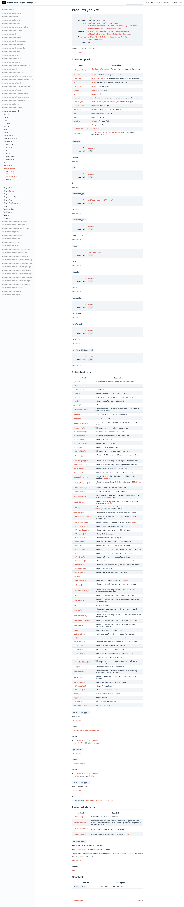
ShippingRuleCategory (10, 203)
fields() (77, 508)
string (94, 109)
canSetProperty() (81, 465)
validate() (78, 701)
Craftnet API (177, 3)
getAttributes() (80, 534)
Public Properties (10, 171)
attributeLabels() (80, 443)
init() (76, 605)
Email (5, 129)
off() (76, 638)
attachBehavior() (80, 432)
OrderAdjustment (8, 144)
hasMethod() (79, 595)
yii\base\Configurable (97, 34)
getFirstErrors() (80, 561)
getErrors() (78, 553)
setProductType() (80, 686)
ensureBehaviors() (81, 496)
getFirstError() (79, 557)
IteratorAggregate (107, 31)
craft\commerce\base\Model (98, 26)
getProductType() (80, 568)
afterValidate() (79, 428)
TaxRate (6, 215)
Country (6, 117)
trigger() (77, 698)
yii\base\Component (96, 28)
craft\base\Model (117, 26)
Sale (4, 182)
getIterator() (79, 565)
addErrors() (78, 418)
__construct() (79, 389)
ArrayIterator (97, 98)
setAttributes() (80, 682)
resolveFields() (80, 834)
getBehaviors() (80, 542)
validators (78, 133)
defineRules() (78, 817)
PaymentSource (8, 159)
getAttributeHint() (81, 526)
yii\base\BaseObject (114, 28)
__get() (77, 393)
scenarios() (78, 677)
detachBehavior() (81, 488)
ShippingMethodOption (10, 197)
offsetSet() (78, 649)
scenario (95, 71)
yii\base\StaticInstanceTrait (98, 39)
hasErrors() (78, 585)
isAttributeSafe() (80, 625)
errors (76, 82)
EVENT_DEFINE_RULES (124, 854)
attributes (78, 75)
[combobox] (134, 3)
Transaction (7, 218)
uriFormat (77, 125)
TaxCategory (7, 212)
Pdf (4, 162)
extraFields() (79, 502)
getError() (78, 545)
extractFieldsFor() (81, 823)
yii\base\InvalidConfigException (86, 740)
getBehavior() (79, 538)
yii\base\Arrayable (123, 31)
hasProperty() (79, 600)
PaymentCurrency (9, 156)
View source (77, 53)
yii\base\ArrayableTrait (117, 37)
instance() (78, 610)
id (74, 94)
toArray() (108, 503)
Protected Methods (11, 176)
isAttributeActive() (81, 616)
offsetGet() (78, 645)
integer (94, 94)
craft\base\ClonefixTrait (97, 37)
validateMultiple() (81, 705)
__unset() (78, 405)
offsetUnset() (79, 653)
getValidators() (80, 580)
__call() (77, 382)
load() (76, 630)
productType (78, 102)
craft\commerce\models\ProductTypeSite (103, 23)
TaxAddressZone (8, 209)
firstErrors (78, 86)
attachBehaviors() (81, 436)
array (94, 75)
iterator (77, 98)
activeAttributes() (81, 410)
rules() (107, 478)
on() (76, 657)
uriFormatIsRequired (81, 129)
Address (6, 114)
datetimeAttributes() (82, 483)
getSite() (77, 576)
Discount (6, 126)
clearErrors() (79, 472)
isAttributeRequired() (82, 620)
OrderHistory (7, 147)
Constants (8, 179)
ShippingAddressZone (10, 188)
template (77, 121)
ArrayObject (96, 132)
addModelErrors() (81, 423)
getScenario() (79, 572)
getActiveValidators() (82, 522)
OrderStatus (7, 153)
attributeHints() (80, 440)
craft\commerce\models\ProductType (105, 102)
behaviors (78, 79)
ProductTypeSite (9, 168)
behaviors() (78, 456)
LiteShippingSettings (10, 138)
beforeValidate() (80, 451)
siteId (76, 117)
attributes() (78, 447)
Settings (6, 185)
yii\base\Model (132, 26)
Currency (6, 120)
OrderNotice (7, 150)
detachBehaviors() (81, 491)
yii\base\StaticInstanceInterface (118, 34)
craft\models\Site (98, 113)
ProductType (7, 165)
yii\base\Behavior (98, 79)
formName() (79, 513)
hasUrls (76, 90)
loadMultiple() (79, 634)
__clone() (77, 386)
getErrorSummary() (81, 549)
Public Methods (9, 174)
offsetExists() (79, 642)
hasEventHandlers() (82, 591)
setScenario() (79, 690)
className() (79, 468)
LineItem (6, 132)
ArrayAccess (93, 31)
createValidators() (81, 477)
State (5, 206)
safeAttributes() (80, 672)
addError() (78, 414)
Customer (6, 123)
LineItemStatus (8, 135)
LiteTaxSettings (8, 141)
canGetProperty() (81, 461)
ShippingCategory (9, 191)
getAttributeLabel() (81, 530)
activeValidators (80, 70)
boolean (95, 90)
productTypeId (79, 106)
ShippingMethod (8, 194)
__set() (77, 401)
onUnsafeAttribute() (82, 662)
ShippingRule (7, 200)
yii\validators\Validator (100, 69)
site (75, 113)
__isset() (77, 397)
